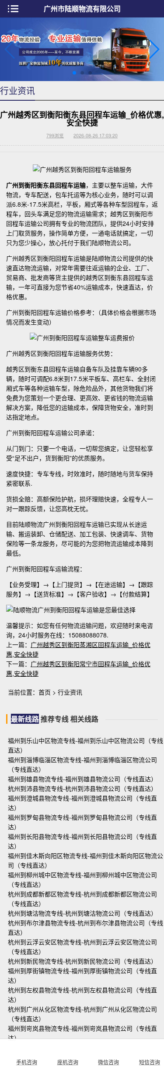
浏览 (55, 135)
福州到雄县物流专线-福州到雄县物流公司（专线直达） (82, 778)
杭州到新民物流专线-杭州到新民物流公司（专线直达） (82, 961)
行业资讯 (70, 692)
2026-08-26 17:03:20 (95, 135)
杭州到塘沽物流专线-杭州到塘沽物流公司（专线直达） (82, 913)
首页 (44, 692)
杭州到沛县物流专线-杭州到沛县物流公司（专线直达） (82, 788)
